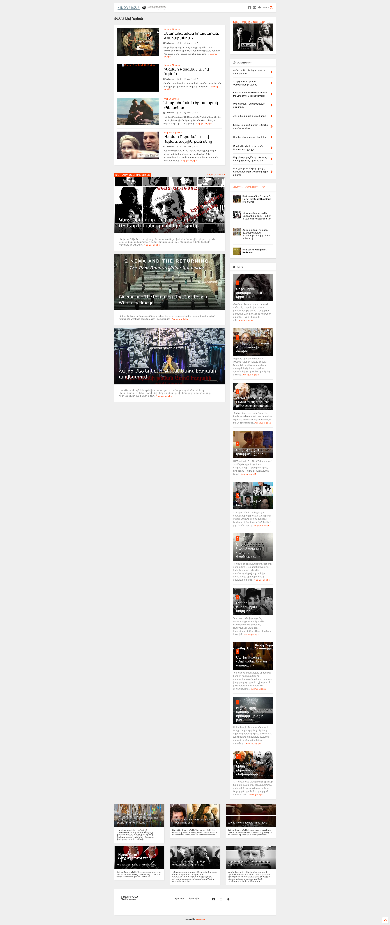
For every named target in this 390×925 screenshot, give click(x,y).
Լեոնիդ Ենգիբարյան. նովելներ (246, 607)
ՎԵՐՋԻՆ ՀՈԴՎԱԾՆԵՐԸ (249, 187)
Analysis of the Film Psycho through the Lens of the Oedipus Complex (252, 402)
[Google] (259, 7)
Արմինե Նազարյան (172, 133)
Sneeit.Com (200, 919)
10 (238, 756)
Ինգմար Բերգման (172, 29)
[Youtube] (254, 7)
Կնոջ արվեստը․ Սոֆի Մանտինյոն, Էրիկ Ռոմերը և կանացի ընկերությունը (257, 216)
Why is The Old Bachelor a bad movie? (248, 822)
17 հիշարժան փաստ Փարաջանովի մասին (252, 347)
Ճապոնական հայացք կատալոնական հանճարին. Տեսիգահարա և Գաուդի (134, 819)
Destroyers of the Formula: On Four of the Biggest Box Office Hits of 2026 (257, 199)
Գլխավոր (179, 898)
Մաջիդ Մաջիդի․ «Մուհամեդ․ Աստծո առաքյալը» (251, 661)
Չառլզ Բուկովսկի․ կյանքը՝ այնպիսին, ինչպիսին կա (188, 863)
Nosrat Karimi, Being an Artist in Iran (136, 864)
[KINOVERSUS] (142, 8)
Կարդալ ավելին (204, 124)
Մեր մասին (193, 898)
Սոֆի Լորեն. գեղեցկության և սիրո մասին (249, 293)
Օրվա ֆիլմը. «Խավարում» (251, 22)
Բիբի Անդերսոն (171, 99)
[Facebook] (249, 7)
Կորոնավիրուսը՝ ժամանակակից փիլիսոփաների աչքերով (249, 863)
